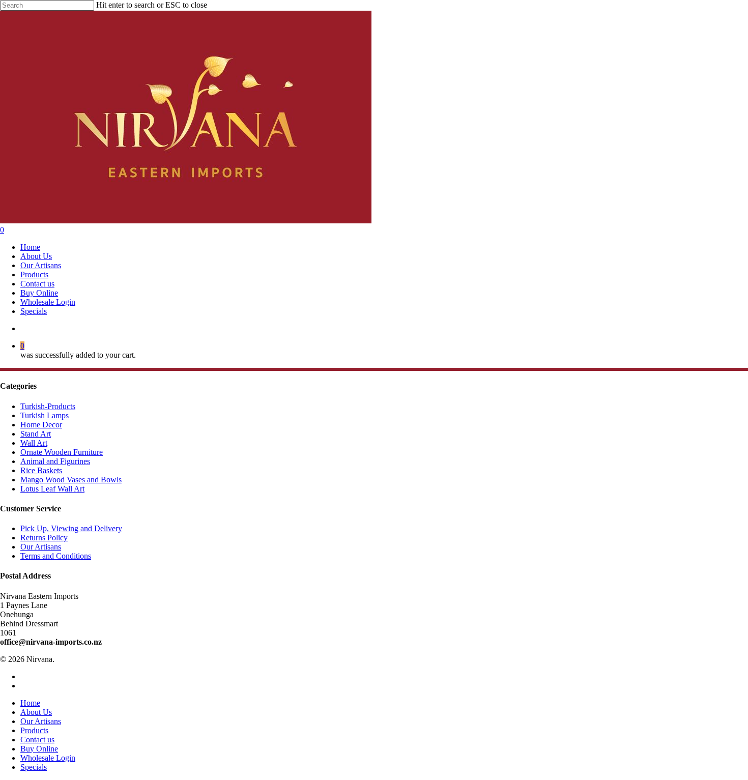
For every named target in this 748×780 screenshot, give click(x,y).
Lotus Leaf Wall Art (52, 488)
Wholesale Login (47, 758)
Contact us (37, 739)
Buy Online (39, 748)
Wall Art (33, 443)
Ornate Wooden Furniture (61, 452)
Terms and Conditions (55, 556)
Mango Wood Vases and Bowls (71, 479)
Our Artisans (40, 546)
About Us (36, 712)
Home (30, 703)
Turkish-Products (47, 406)
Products (34, 730)
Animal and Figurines (55, 461)
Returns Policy (44, 537)
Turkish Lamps (44, 415)
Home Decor (41, 424)
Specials (33, 767)
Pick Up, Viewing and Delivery (71, 528)
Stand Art (35, 433)
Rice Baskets (41, 470)
